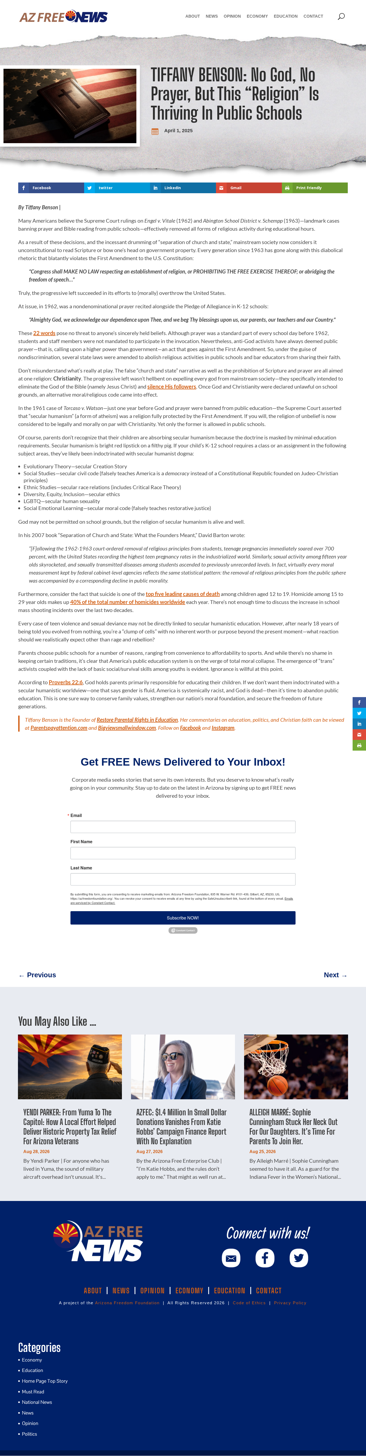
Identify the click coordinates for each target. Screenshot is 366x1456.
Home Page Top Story (45, 1381)
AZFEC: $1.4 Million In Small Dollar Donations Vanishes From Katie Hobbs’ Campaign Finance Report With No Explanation (181, 1126)
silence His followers (171, 386)
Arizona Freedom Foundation (127, 1303)
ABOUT (93, 1290)
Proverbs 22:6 (66, 682)
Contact (313, 16)
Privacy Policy (290, 1303)
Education (286, 16)
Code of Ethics (249, 1303)
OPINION (152, 1290)
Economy (257, 16)
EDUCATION (230, 1290)
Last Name (81, 868)
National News (37, 1402)
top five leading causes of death (183, 594)
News (212, 16)
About (192, 16)
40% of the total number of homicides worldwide (127, 602)
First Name (81, 841)
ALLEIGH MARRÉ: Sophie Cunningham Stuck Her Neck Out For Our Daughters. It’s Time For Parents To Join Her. (293, 1126)
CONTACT (269, 1290)
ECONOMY (189, 1290)
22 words (44, 333)
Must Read (33, 1392)
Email (76, 815)
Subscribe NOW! (183, 918)
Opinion (232, 16)
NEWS (121, 1290)
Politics (29, 1434)
